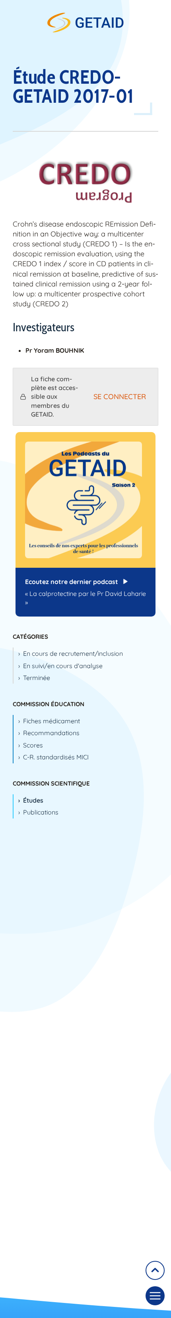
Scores (33, 745)
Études (33, 800)
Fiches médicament (51, 721)
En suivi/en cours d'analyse (63, 666)
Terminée (36, 678)
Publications (40, 812)
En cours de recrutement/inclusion (73, 653)
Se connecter (119, 396)
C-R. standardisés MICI (56, 757)
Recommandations (51, 733)
